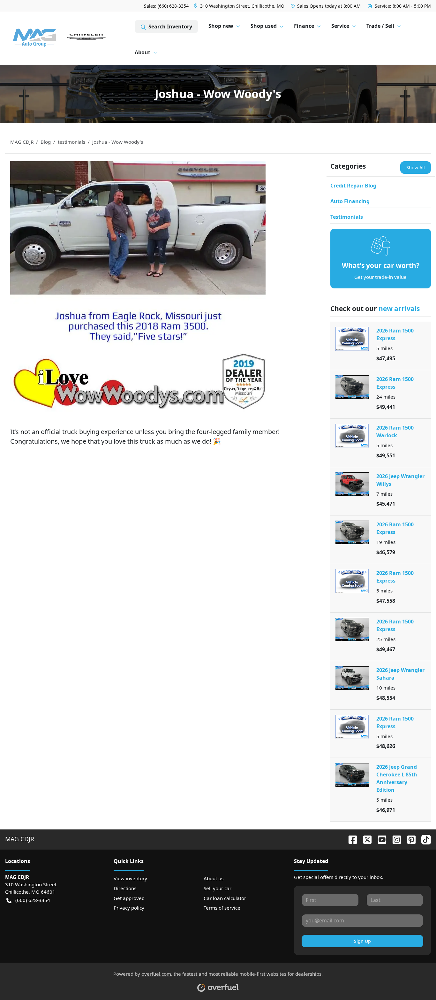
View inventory (130, 878)
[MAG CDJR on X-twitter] (364, 839)
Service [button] (340, 25)
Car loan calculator (225, 898)
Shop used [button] (264, 25)
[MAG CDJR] (70, 38)
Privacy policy (129, 908)
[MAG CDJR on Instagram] (394, 839)
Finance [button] (304, 25)
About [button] (142, 52)
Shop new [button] (220, 25)
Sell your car (217, 888)
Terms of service (222, 908)
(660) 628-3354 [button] (32, 900)
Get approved (129, 898)
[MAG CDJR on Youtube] (379, 839)
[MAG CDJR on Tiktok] (423, 839)
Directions (125, 888)
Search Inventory (170, 26)
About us (213, 878)
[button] (239, 6)
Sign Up (362, 941)
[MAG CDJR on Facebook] (350, 839)
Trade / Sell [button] (380, 25)
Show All (415, 167)
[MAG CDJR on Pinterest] (409, 839)
